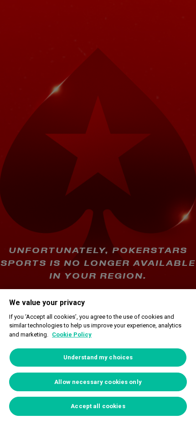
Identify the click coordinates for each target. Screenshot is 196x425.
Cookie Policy (72, 334)
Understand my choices (98, 357)
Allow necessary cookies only (98, 381)
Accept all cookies (98, 406)
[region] (98, 357)
